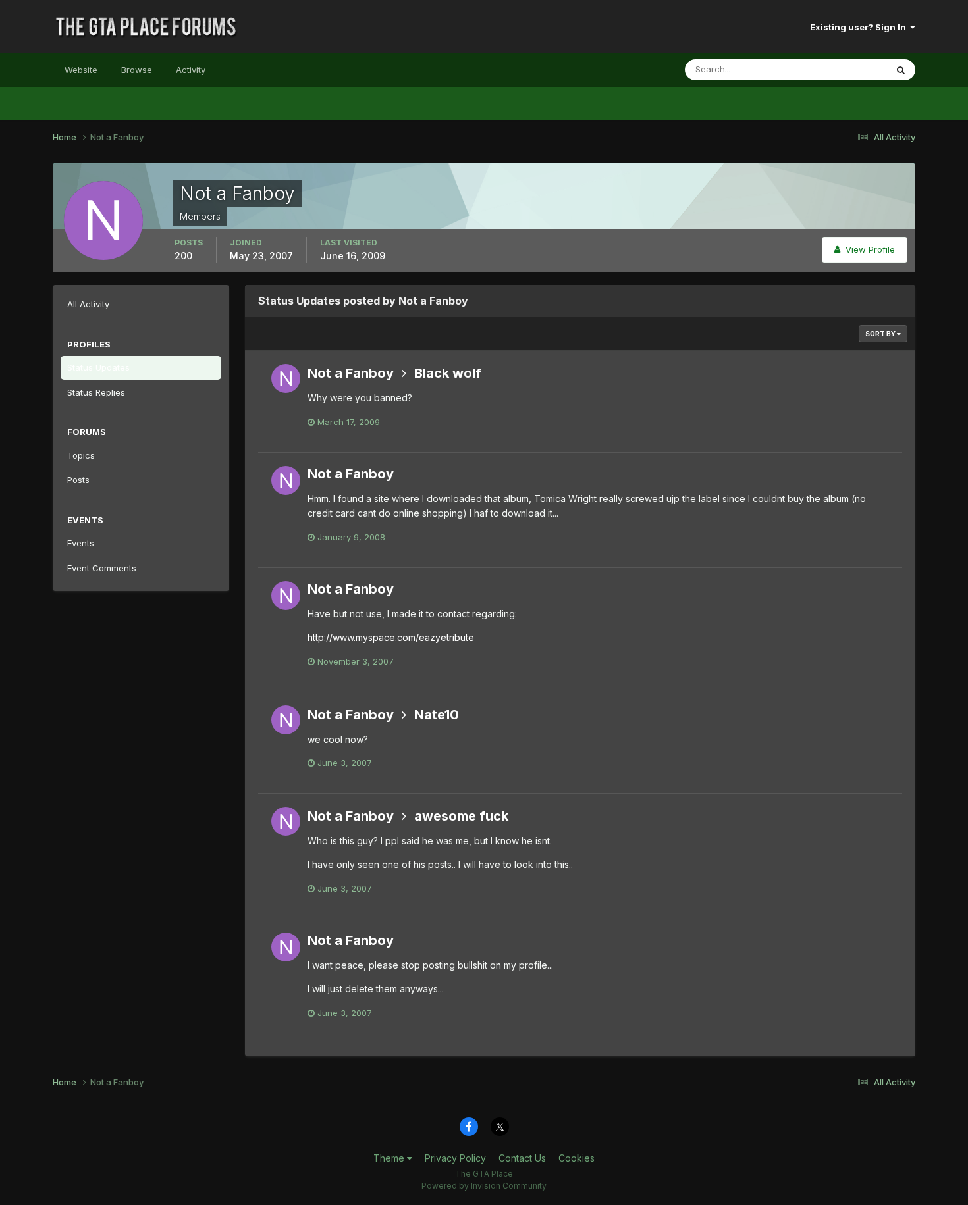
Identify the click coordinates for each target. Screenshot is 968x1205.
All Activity (88, 304)
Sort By (881, 334)
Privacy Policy (455, 1158)
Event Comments (101, 568)
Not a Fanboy (351, 373)
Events (80, 543)
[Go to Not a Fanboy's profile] (285, 378)
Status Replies (96, 392)
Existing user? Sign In (860, 27)
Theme (390, 1158)
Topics (81, 455)
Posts (78, 479)
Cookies (576, 1158)
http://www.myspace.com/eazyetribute (391, 637)
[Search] (900, 69)
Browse (136, 69)
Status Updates (839, 69)
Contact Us (522, 1158)
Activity (190, 69)
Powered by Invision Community (484, 1186)
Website (81, 69)
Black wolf (447, 373)
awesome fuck (461, 816)
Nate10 (436, 715)
